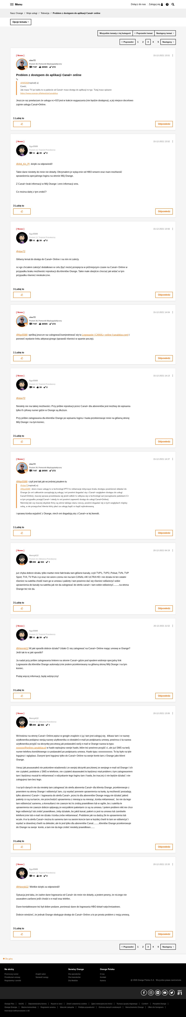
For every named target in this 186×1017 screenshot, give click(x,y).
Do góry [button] (9, 959)
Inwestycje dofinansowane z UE (17, 1011)
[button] (172, 55)
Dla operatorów (74, 974)
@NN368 (24, 83)
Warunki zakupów (67, 1007)
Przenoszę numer (11, 974)
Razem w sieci (56, 1004)
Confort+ (145, 1004)
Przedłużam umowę (12, 977)
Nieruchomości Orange (134, 1007)
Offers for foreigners (155, 1007)
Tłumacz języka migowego (127, 1004)
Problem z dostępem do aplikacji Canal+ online (48, 75)
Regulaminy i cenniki (13, 981)
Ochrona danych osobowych (110, 1007)
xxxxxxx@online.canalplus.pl (31, 748)
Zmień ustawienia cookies (77, 1004)
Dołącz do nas (138, 4)
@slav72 (20, 251)
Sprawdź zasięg (42, 977)
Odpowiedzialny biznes (37, 1004)
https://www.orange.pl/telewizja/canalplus (39, 93)
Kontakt (103, 977)
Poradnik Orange (159, 1004)
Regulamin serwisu (48, 1007)
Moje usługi (31, 13)
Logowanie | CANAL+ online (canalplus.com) (105, 335)
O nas (102, 974)
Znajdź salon (41, 974)
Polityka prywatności (86, 1007)
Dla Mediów (73, 981)
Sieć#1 (21, 1004)
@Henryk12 (22, 648)
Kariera (103, 981)
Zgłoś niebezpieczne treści (101, 1004)
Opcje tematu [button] (19, 22)
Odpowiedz (164, 124)
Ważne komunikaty (28, 1007)
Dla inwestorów (74, 977)
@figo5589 (21, 335)
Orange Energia (11, 1007)
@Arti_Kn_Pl (23, 164)
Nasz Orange (16, 13)
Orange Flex (9, 1004)
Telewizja (45, 13)
